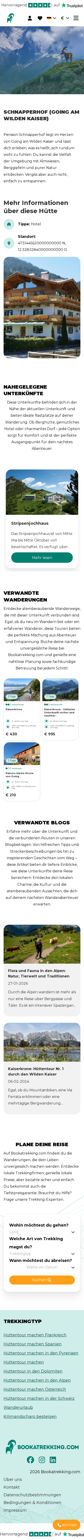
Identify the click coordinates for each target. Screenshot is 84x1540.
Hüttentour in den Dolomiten (33, 1371)
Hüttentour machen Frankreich (35, 1335)
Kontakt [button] (69, 1525)
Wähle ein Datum (42, 1267)
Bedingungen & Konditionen (32, 1502)
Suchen (39, 1280)
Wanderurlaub (18, 1407)
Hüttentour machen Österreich (35, 1389)
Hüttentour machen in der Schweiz (39, 1398)
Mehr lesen (42, 558)
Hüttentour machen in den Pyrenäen (41, 1353)
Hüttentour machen (24, 1362)
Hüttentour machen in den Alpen (37, 1380)
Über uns (13, 1479)
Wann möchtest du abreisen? (40, 1260)
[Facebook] (31, 1461)
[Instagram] (42, 1461)
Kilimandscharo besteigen (30, 1416)
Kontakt (12, 1487)
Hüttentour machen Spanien (33, 1344)
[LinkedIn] (53, 1461)
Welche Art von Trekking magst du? (36, 1242)
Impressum (15, 1510)
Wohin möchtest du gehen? (39, 1225)
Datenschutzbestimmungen (32, 1494)
